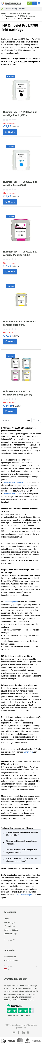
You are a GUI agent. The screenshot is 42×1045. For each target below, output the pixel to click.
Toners (6, 919)
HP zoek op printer (10, 16)
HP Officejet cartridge (27, 16)
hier (23, 61)
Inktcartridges (13, 14)
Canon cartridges (11, 930)
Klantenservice (10, 957)
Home (3, 14)
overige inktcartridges (23, 895)
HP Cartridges (26, 14)
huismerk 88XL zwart (12, 494)
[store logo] (11, 3)
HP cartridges (9, 926)
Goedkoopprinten (11, 602)
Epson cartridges (11, 934)
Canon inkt (28, 752)
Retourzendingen (11, 960)
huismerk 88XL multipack (14, 482)
